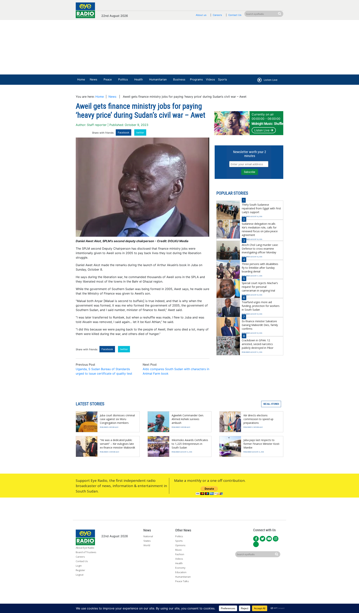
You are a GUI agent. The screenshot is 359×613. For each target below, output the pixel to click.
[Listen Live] (259, 80)
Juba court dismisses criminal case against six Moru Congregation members (117, 419)
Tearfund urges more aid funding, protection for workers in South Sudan (261, 305)
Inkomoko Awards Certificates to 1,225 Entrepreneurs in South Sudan (190, 443)
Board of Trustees (86, 552)
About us (201, 14)
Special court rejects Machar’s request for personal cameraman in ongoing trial (260, 286)
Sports (222, 79)
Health (138, 79)
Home (81, 79)
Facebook (123, 132)
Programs (196, 79)
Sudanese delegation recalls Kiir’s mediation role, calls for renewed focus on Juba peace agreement (260, 229)
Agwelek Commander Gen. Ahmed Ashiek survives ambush (188, 419)
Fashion (179, 554)
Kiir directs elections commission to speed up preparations (258, 419)
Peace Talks (182, 581)
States (147, 540)
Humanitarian (158, 79)
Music (178, 549)
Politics (123, 79)
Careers (217, 14)
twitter (140, 132)
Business (179, 79)
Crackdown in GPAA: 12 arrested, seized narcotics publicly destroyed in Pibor (257, 344)
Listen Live (261, 130)
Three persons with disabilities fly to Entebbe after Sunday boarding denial (260, 267)
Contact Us (234, 14)
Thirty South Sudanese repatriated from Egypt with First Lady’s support (261, 208)
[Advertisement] (179, 48)
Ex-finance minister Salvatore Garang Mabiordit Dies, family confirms (260, 324)
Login (79, 565)
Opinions (180, 545)
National (148, 536)
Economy (180, 567)
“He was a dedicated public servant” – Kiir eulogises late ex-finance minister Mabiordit (117, 443)
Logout (79, 574)
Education (180, 572)
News (93, 79)
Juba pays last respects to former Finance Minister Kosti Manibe (261, 443)
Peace (108, 79)
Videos (210, 79)
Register (80, 570)
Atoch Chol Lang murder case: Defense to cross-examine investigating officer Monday (260, 248)
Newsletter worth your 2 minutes (249, 154)
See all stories (271, 404)
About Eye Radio (85, 547)
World (146, 545)
